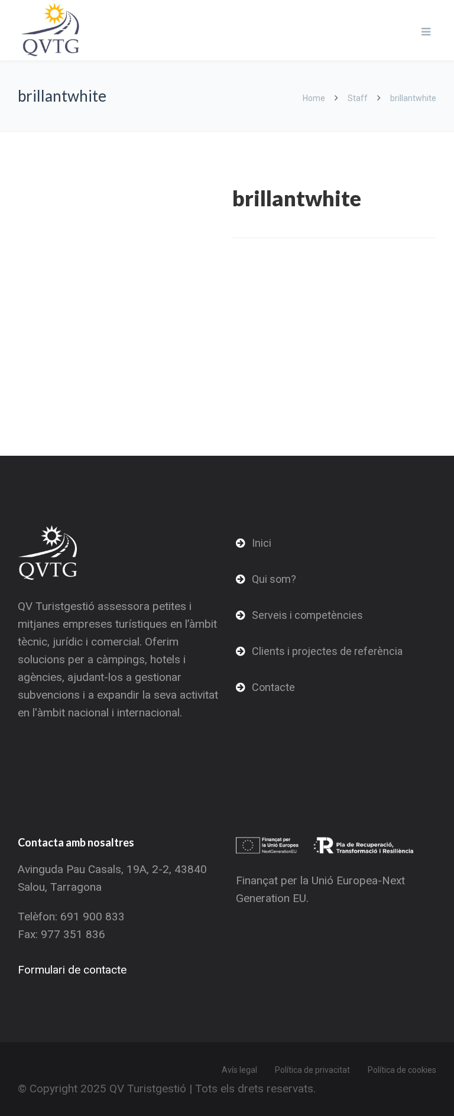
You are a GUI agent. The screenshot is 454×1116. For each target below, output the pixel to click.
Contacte (273, 687)
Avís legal (239, 1070)
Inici (261, 543)
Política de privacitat (312, 1070)
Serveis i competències (307, 615)
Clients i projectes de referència (327, 651)
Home (315, 98)
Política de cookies (402, 1070)
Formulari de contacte (72, 969)
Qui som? (274, 579)
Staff (357, 98)
